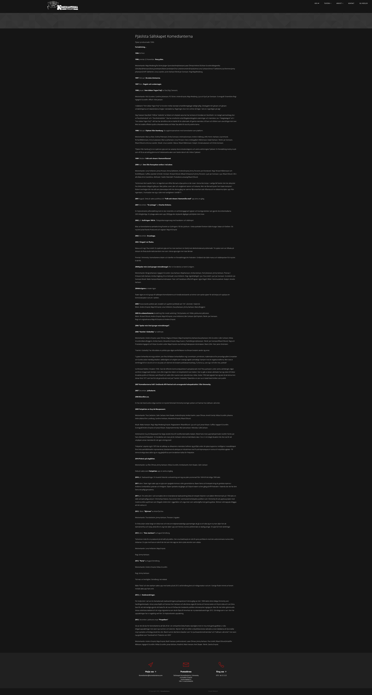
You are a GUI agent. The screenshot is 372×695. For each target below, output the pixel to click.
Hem (316, 3)
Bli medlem (364, 3)
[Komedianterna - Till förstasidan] (62, 5)
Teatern (327, 3)
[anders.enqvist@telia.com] (150, 670)
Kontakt (351, 3)
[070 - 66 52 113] (221, 670)
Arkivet (339, 3)
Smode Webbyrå (213, 691)
